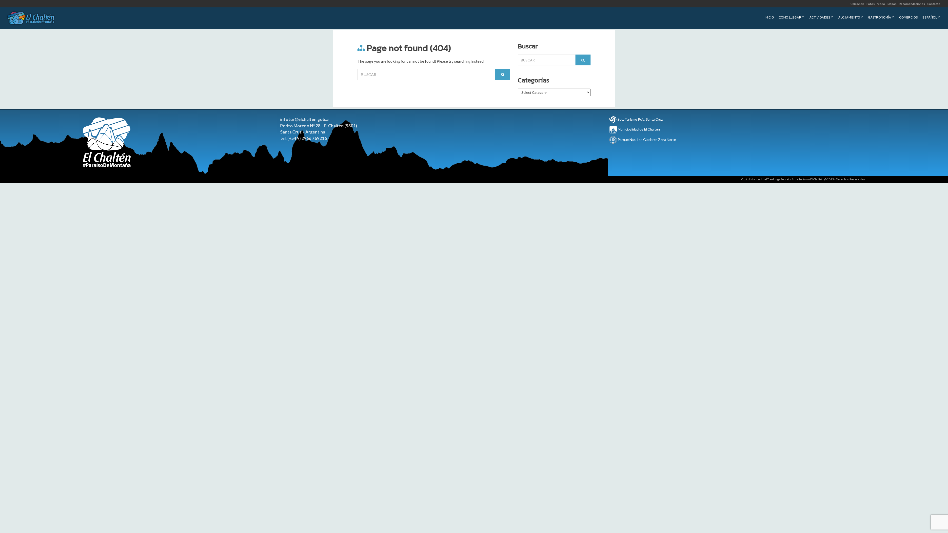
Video (881, 4)
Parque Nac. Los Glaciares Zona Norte (646, 139)
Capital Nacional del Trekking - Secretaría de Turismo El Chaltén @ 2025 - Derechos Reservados (803, 179)
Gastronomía (879, 18)
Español (930, 18)
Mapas (892, 4)
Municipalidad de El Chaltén (638, 129)
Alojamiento (849, 18)
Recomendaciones (912, 4)
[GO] (502, 74)
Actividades (819, 18)
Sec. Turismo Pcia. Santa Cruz (640, 119)
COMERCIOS (908, 18)
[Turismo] (613, 119)
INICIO (769, 18)
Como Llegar (790, 18)
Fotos (871, 4)
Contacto (933, 4)
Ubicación (857, 4)
